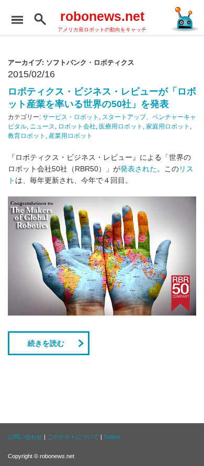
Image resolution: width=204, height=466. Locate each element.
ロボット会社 (77, 126)
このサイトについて (73, 437)
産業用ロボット (71, 135)
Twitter (112, 437)
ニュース (42, 126)
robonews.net (102, 16)
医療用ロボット (121, 126)
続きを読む (46, 343)
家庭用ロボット (168, 126)
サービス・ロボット (70, 117)
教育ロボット (27, 135)
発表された (138, 169)
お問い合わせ (25, 437)
